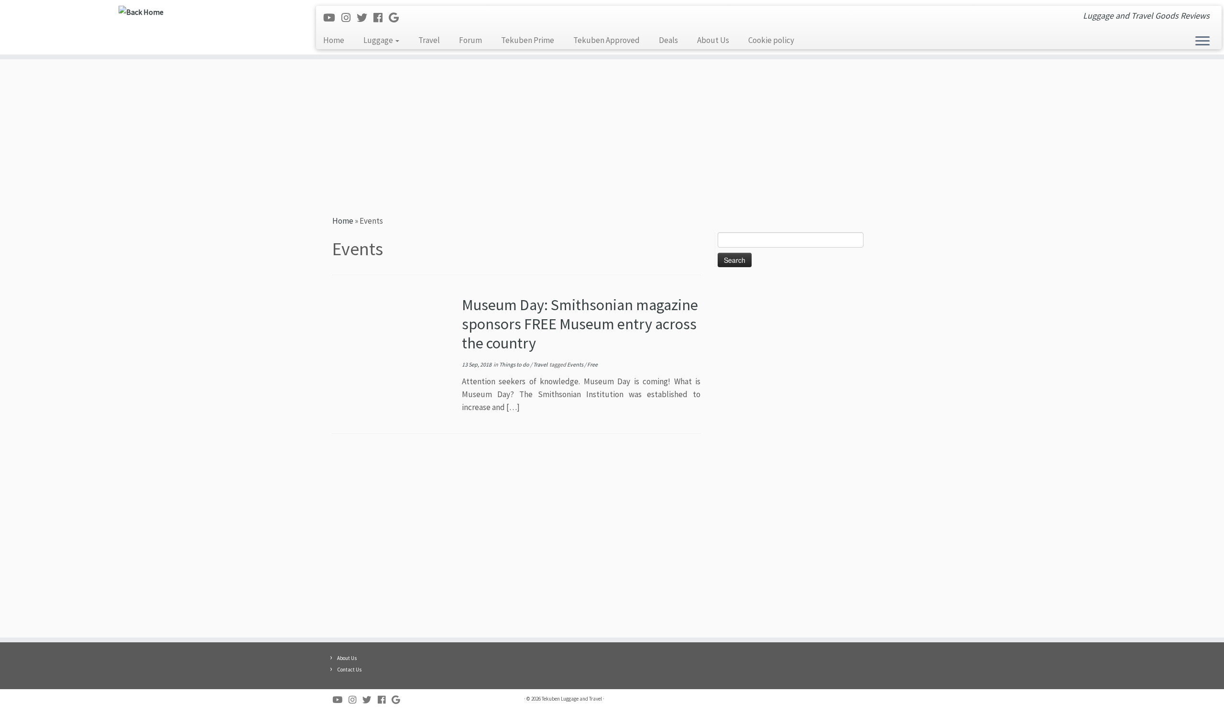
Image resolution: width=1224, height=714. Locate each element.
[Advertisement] (612, 136)
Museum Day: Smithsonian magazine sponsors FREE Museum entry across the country (580, 324)
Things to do (514, 364)
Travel (429, 40)
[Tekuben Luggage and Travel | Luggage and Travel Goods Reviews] (141, 12)
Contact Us (349, 669)
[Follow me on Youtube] (332, 17)
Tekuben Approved (606, 40)
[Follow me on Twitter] (365, 17)
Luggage (378, 40)
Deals (668, 40)
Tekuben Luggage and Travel (572, 698)
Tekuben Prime (527, 40)
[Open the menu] (1202, 41)
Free (592, 364)
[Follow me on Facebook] (381, 17)
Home (333, 40)
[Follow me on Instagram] (349, 17)
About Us (713, 40)
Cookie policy (771, 40)
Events (575, 364)
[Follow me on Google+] (397, 17)
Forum (470, 40)
